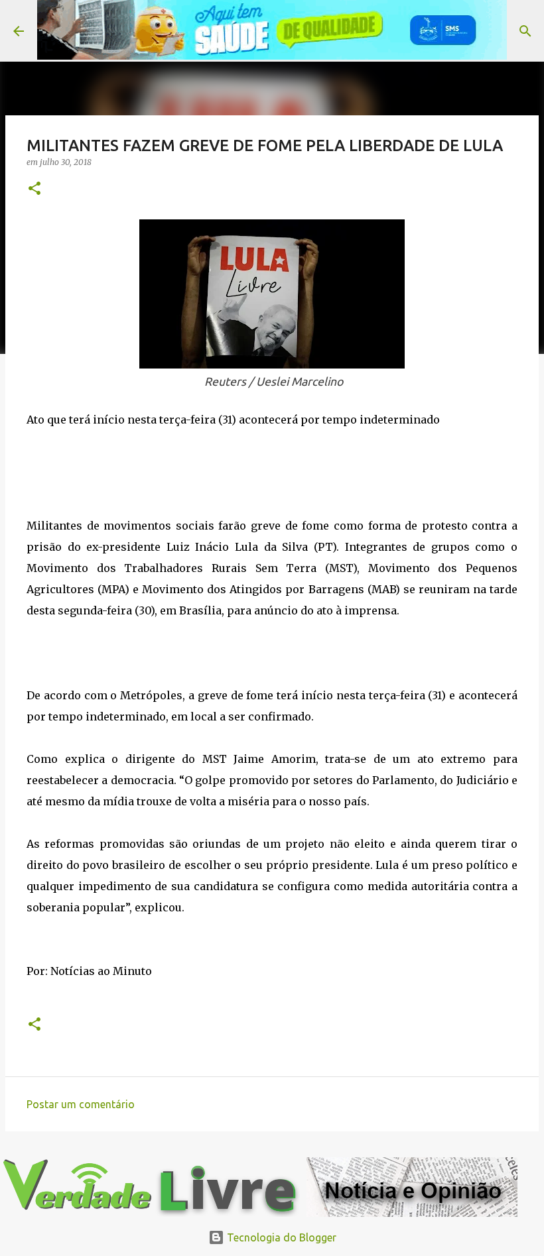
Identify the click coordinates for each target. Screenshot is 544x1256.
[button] (34, 189)
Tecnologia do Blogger (280, 1237)
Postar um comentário (81, 1104)
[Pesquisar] (525, 31)
